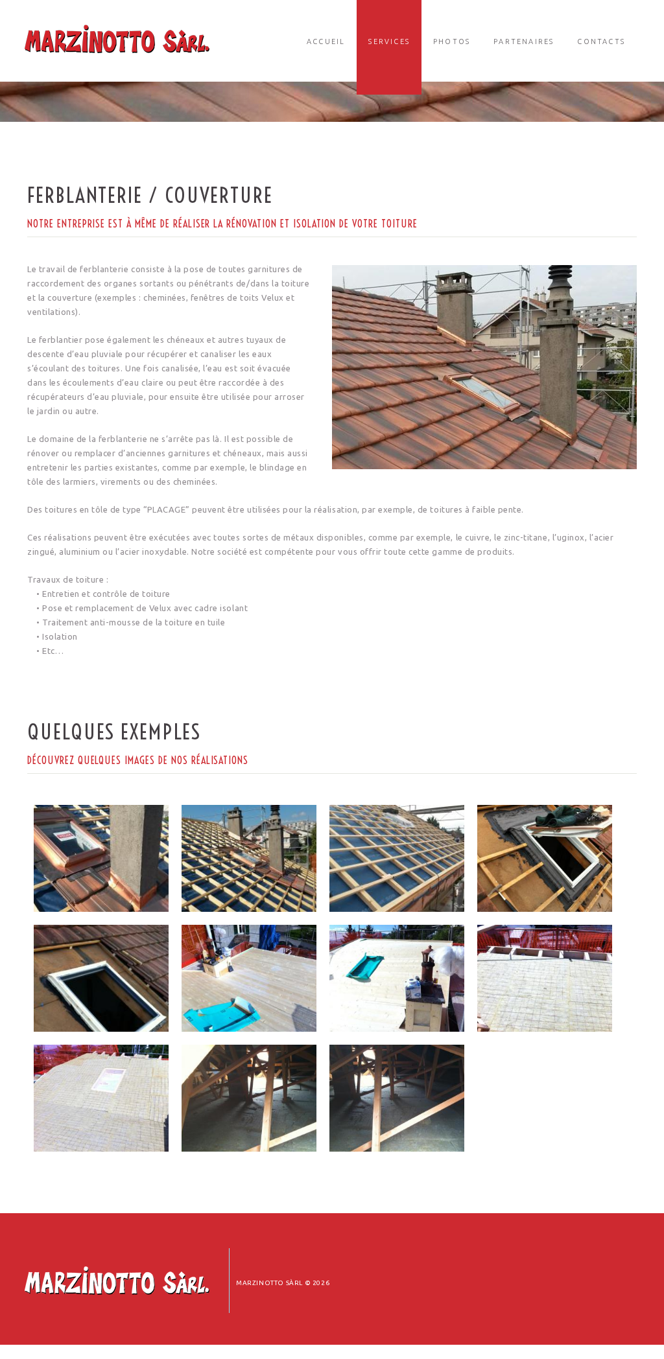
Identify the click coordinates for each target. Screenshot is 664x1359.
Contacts (601, 41)
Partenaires (523, 41)
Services (389, 41)
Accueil (326, 41)
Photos (451, 41)
